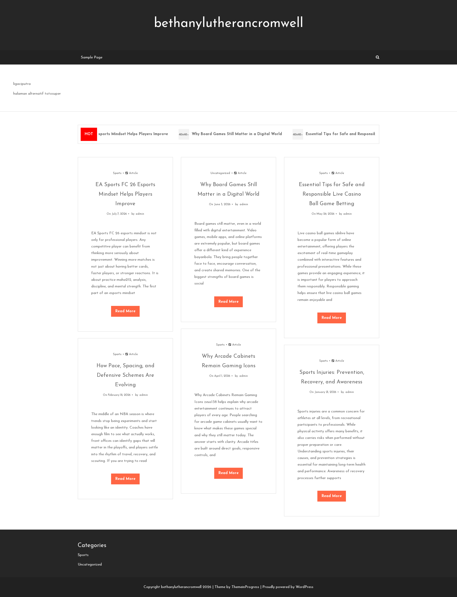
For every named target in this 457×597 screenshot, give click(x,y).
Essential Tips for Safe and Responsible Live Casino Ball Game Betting (368, 134)
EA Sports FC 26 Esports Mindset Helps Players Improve (113, 134)
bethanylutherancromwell (228, 23)
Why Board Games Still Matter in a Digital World (234, 134)
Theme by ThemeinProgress (236, 587)
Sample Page (91, 57)
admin (140, 214)
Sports (117, 173)
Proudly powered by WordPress (287, 587)
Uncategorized (220, 173)
